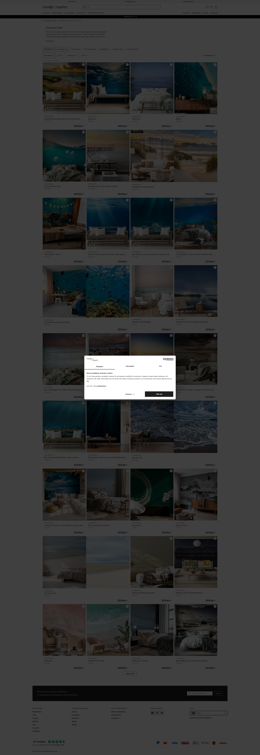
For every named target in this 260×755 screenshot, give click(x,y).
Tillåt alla (159, 394)
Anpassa (128, 394)
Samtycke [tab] (99, 366)
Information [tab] (130, 366)
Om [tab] (160, 366)
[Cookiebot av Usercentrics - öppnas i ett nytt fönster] (164, 359)
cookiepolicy (101, 386)
